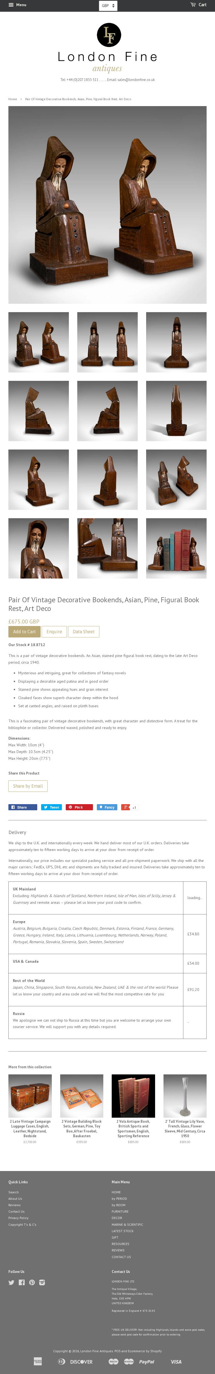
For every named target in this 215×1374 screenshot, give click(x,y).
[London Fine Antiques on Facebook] (21, 1284)
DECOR (117, 1218)
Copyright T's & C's (22, 1224)
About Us (15, 1198)
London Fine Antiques (96, 1351)
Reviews (14, 1205)
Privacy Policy (18, 1218)
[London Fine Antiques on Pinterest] (32, 1284)
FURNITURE (120, 1211)
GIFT (115, 1237)
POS (117, 1351)
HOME (116, 1192)
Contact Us (16, 1211)
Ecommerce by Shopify (145, 1351)
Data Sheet (84, 631)
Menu (20, 4)
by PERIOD (119, 1198)
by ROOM (118, 1205)
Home (12, 99)
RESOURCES (120, 1244)
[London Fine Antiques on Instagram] (42, 1284)
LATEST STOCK (123, 1231)
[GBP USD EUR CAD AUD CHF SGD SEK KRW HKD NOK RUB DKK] (108, 6)
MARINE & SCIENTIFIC (127, 1224)
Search (13, 1192)
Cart (202, 5)
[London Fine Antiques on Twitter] (11, 1284)
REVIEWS (118, 1250)
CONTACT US (121, 1257)
